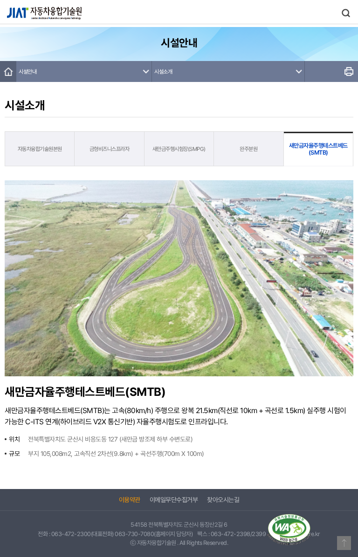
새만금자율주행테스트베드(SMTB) (318, 149)
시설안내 (27, 71)
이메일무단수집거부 (174, 499)
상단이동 (344, 543)
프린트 (348, 71)
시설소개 (163, 71)
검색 (345, 13)
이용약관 (129, 499)
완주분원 (248, 149)
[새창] (289, 529)
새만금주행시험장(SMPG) (179, 149)
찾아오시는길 (223, 499)
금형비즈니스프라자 (110, 149)
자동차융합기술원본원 (40, 149)
